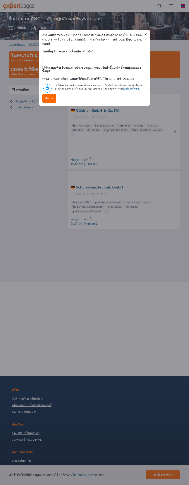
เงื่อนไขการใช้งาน (131, 88)
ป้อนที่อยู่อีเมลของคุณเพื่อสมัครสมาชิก (67, 51)
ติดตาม (49, 98)
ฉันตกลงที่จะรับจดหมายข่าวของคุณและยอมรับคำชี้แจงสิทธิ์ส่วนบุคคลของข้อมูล (91, 69)
